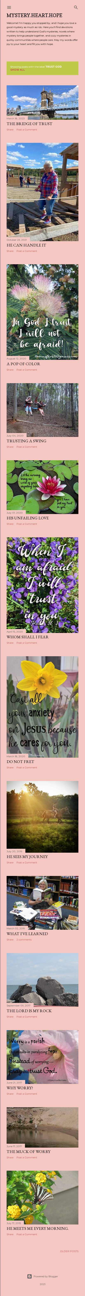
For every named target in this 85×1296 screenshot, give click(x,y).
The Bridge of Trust (29, 123)
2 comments (24, 939)
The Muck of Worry (28, 1151)
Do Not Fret (20, 761)
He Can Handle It (26, 245)
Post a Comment (27, 129)
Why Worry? (20, 1088)
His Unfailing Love (28, 518)
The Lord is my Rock (29, 1010)
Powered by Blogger (46, 1276)
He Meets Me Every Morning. (38, 1228)
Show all (17, 69)
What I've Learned (27, 933)
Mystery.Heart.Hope (34, 15)
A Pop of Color (23, 363)
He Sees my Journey (27, 856)
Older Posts (69, 1251)
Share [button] (10, 129)
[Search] (75, 6)
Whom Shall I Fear (28, 637)
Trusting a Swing (26, 441)
